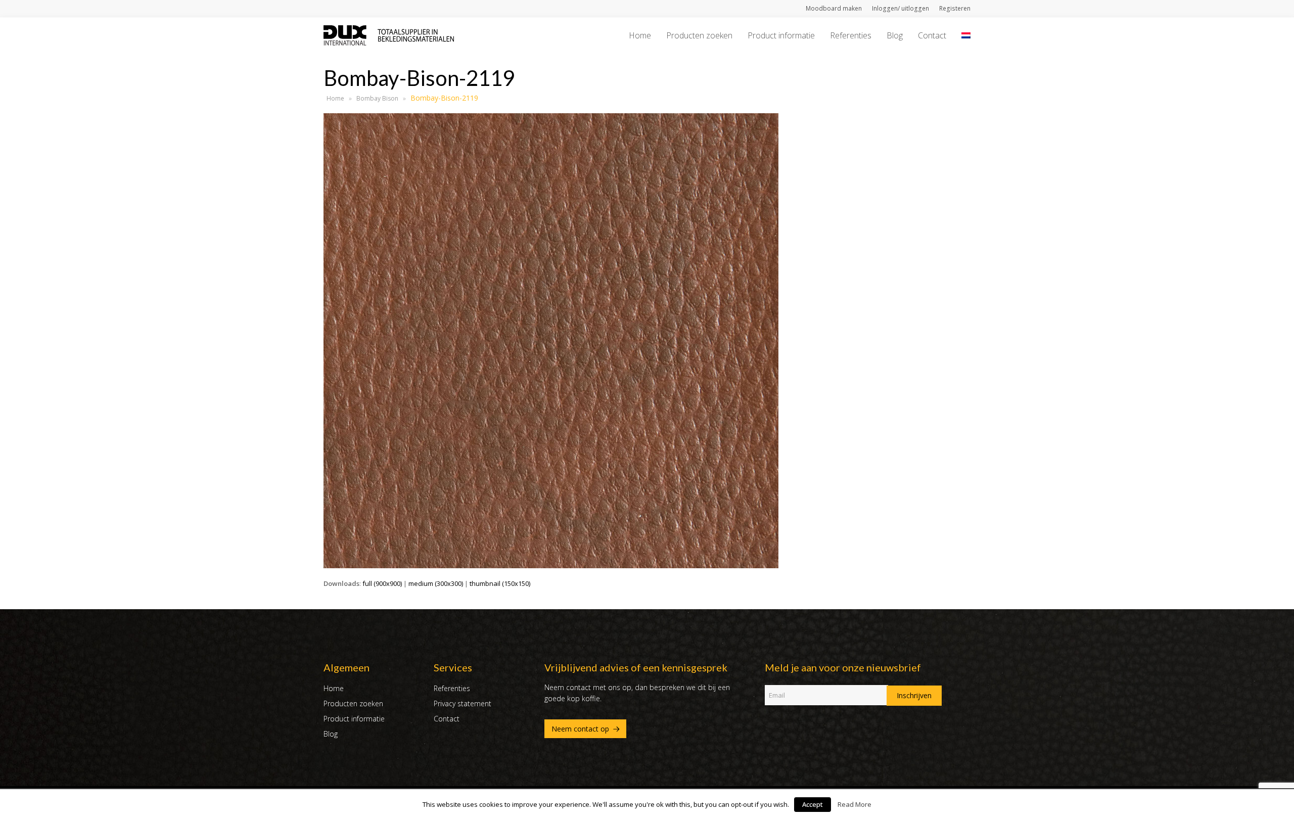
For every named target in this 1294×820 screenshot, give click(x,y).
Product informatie (354, 718)
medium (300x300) (435, 583)
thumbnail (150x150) (500, 583)
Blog (331, 734)
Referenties (452, 688)
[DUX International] (389, 34)
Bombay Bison (377, 98)
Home (335, 98)
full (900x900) (382, 583)
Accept (812, 804)
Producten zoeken (353, 703)
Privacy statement (462, 703)
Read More (854, 804)
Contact (446, 718)
